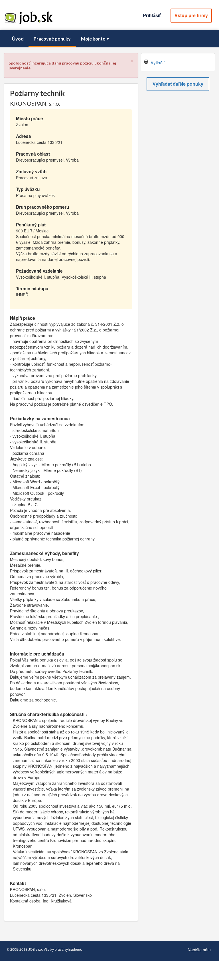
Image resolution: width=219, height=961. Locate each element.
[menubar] (109, 39)
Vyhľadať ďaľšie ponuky (178, 84)
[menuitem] (18, 39)
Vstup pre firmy (191, 15)
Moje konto (93, 38)
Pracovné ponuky (52, 38)
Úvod (18, 38)
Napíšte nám (199, 949)
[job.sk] (28, 24)
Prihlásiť (152, 15)
